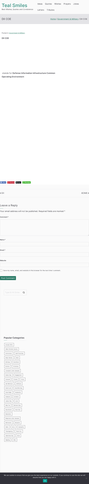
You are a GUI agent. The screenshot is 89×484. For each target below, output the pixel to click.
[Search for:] (15, 292)
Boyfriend (16, 362)
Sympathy (21, 427)
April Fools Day (20, 353)
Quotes (48, 4)
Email (2, 250)
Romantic (17, 422)
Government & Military (17, 33)
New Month (9, 409)
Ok (45, 481)
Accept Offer (9, 344)
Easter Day (9, 375)
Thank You (19, 431)
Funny (22, 379)
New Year (17, 409)
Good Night (9, 392)
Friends (15, 379)
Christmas (16, 366)
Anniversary (9, 353)
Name (3, 240)
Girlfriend (18, 383)
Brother (8, 366)
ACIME (84, 193)
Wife (14, 440)
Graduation (18, 392)
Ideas (39, 4)
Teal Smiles (14, 5)
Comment (4, 217)
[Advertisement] (30, 55)
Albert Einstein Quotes (12, 349)
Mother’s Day (17, 405)
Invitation (16, 396)
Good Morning (18, 388)
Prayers (67, 4)
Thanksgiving (9, 431)
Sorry (13, 427)
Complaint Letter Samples (12, 370)
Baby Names (9, 357)
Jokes (76, 4)
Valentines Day (10, 435)
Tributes (50, 10)
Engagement (18, 375)
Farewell (8, 379)
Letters (40, 10)
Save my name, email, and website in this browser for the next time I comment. (32, 270)
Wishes (57, 4)
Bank (17, 357)
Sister (7, 427)
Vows (18, 435)
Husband (8, 396)
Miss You (8, 405)
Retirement (9, 422)
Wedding (8, 440)
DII (3, 193)
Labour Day (9, 401)
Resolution (8, 414)
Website (3, 260)
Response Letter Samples (12, 418)
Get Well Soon (9, 383)
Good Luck (8, 388)
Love (16, 401)
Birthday (8, 362)
